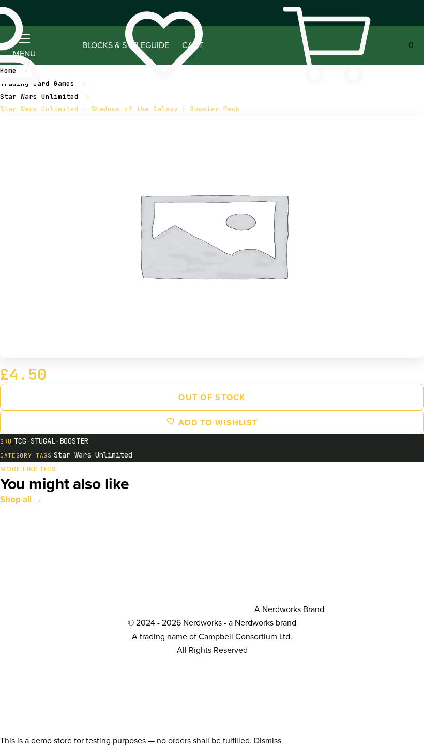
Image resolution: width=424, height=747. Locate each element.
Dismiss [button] (267, 740)
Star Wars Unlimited (39, 96)
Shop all (16, 499)
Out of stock (211, 397)
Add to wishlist (217, 423)
